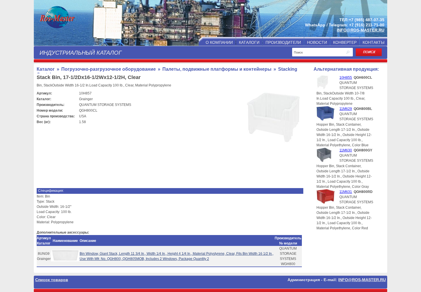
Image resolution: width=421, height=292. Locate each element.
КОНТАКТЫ (373, 42)
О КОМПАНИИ (219, 42)
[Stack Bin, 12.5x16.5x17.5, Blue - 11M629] (325, 119)
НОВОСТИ (317, 42)
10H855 (345, 78)
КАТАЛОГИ (249, 42)
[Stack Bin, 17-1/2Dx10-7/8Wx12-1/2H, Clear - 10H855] (322, 88)
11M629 (345, 109)
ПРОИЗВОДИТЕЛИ (283, 42)
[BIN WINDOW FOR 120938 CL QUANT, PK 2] (65, 260)
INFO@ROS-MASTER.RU (360, 30)
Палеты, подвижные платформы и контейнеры (217, 69)
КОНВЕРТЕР (345, 42)
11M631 (345, 192)
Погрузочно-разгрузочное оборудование (108, 69)
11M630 (345, 150)
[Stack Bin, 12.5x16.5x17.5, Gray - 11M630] (324, 161)
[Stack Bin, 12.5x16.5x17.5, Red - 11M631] (325, 202)
